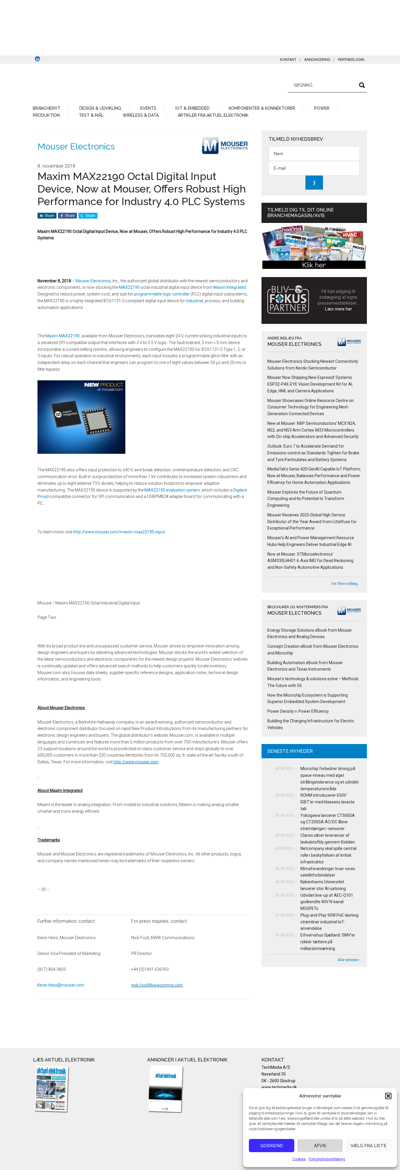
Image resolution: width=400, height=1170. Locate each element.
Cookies (299, 1159)
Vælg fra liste (369, 1145)
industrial (194, 300)
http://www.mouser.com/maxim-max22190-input (119, 532)
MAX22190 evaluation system (172, 490)
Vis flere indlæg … (346, 583)
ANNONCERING (317, 59)
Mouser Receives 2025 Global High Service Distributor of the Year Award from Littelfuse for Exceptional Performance (312, 522)
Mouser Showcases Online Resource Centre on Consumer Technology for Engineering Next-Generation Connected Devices (310, 407)
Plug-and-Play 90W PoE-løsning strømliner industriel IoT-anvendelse (329, 922)
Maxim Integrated (229, 287)
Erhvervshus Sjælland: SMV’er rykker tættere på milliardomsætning (327, 942)
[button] (388, 1096)
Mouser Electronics (76, 146)
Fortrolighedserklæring (327, 1159)
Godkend (271, 1145)
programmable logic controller (162, 294)
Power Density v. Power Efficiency (298, 711)
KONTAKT (288, 59)
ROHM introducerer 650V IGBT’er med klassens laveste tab (327, 802)
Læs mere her (338, 309)
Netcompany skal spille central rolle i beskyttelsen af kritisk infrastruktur (328, 855)
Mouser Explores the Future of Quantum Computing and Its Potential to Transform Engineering (305, 499)
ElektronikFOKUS (88, 84)
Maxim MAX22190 (62, 336)
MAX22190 (129, 287)
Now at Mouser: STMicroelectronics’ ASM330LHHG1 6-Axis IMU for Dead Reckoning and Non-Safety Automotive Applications (310, 561)
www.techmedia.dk (279, 1087)
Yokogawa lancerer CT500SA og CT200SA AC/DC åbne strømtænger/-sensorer (327, 822)
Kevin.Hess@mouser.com (60, 985)
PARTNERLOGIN (351, 59)
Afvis (320, 1145)
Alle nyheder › (349, 960)
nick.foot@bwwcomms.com (157, 985)
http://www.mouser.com (136, 762)
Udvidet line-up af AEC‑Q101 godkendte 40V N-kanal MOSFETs (326, 902)
